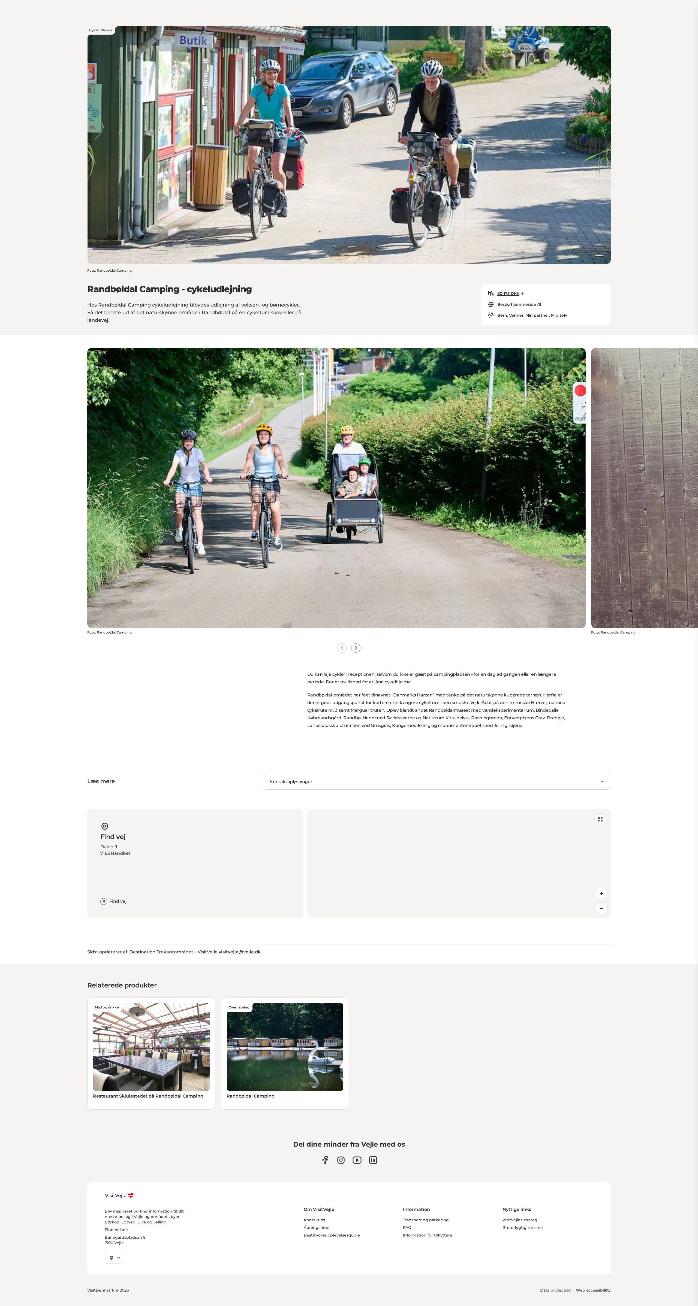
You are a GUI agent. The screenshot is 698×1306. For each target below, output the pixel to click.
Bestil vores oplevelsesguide (332, 1235)
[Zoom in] (601, 893)
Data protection (555, 1290)
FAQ (407, 1227)
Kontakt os (314, 1219)
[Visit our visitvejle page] (325, 1160)
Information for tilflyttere (427, 1235)
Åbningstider (317, 1227)
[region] (459, 863)
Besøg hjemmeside (516, 304)
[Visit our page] (341, 1160)
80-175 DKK (508, 293)
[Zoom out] (601, 908)
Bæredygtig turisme (523, 1227)
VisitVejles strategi (520, 1219)
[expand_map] (600, 819)
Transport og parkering (426, 1219)
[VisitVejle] (119, 1195)
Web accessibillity (593, 1290)
